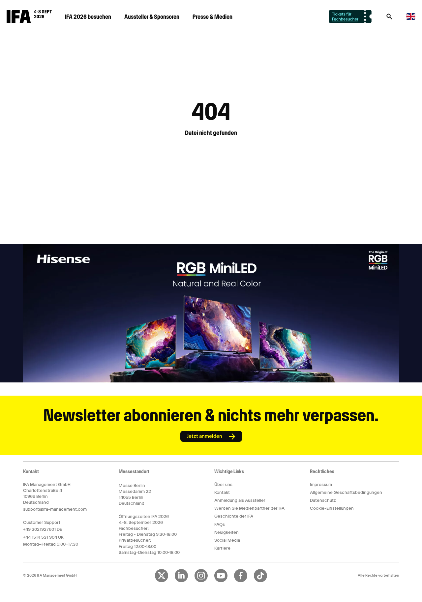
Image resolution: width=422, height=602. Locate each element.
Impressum (321, 484)
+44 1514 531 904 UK (43, 537)
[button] (389, 18)
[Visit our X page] (161, 581)
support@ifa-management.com (55, 509)
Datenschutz (323, 500)
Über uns (223, 484)
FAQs (219, 524)
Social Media (227, 540)
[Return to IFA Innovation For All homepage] (29, 21)
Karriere (222, 548)
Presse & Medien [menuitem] (212, 16)
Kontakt (222, 492)
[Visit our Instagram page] (201, 581)
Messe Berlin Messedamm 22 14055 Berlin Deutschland (135, 494)
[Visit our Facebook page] (240, 581)
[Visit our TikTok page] (260, 581)
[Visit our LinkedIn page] (181, 581)
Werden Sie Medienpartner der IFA (249, 508)
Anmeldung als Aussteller (239, 500)
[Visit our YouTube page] (220, 581)
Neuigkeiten (226, 532)
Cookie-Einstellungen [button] (332, 508)
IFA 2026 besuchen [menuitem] (88, 16)
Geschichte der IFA (233, 516)
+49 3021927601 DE (42, 529)
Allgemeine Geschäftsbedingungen (346, 492)
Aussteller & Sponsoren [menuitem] (151, 16)
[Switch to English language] (410, 19)
